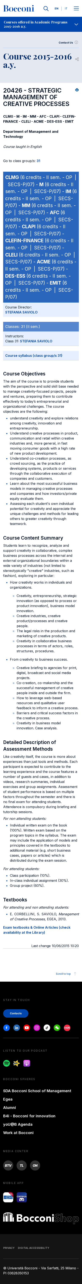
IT (66, 8)
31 (38, 161)
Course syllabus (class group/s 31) (33, 355)
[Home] (18, 8)
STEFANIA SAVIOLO (21, 312)
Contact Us (66, 42)
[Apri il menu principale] (76, 9)
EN (56, 8)
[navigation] (41, 24)
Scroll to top (63, 973)
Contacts (16, 1013)
